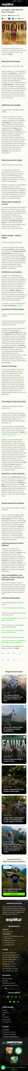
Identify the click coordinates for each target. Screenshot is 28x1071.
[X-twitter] (20, 997)
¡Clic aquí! (19, 305)
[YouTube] (18, 1)
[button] (5, 18)
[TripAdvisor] (22, 1)
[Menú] (25, 4)
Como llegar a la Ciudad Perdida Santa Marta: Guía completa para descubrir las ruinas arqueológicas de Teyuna (13, 847)
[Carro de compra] (25, 1)
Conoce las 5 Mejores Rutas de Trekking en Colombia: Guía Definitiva (13, 729)
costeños (4, 118)
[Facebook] (8, 997)
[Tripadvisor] (18, 1002)
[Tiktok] (16, 997)
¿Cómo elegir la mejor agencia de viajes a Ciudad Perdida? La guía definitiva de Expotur (13, 819)
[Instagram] (12, 997)
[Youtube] (14, 1002)
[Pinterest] (20, 1)
